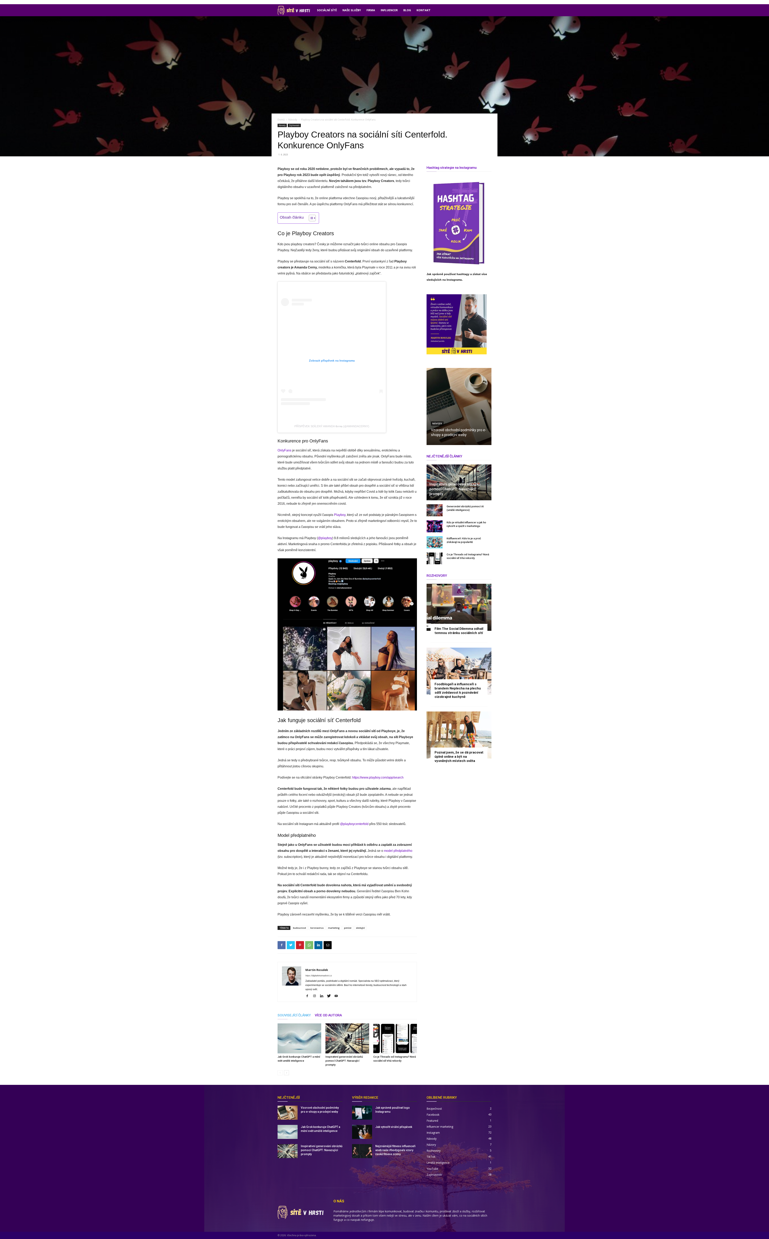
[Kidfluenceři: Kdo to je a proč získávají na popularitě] (435, 542)
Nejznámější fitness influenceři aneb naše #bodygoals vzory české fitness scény (395, 1150)
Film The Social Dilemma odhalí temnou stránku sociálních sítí (459, 631)
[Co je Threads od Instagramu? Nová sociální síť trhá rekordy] (395, 1038)
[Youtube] (337, 996)
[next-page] (286, 1072)
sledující (360, 927)
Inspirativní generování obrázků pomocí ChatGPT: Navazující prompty (344, 1060)
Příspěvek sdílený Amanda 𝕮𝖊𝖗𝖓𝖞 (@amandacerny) (331, 426)
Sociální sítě (327, 10)
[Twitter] (291, 945)
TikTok (431, 1157)
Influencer (389, 10)
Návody (292, 119)
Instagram (433, 1132)
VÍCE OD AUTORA (328, 1015)
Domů (281, 119)
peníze (347, 927)
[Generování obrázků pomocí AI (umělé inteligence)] (435, 510)
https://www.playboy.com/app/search (378, 777)
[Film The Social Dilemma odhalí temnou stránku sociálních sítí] (459, 607)
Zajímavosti (294, 125)
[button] (310, 218)
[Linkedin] (318, 945)
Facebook (433, 1114)
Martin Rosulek (316, 970)
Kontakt (424, 10)
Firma (370, 10)
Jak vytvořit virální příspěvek (393, 1126)
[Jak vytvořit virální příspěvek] (362, 1132)
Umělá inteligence (438, 1163)
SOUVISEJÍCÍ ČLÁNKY (294, 1015)
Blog (407, 10)
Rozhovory (434, 1151)
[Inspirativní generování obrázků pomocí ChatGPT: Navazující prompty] (347, 1038)
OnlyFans (284, 450)
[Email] (328, 945)
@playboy (325, 538)
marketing (334, 927)
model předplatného (398, 850)
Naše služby (351, 10)
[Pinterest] (300, 945)
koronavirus (317, 927)
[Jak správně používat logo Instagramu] (362, 1113)
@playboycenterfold (354, 824)
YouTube (432, 1169)
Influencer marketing (440, 1126)
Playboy (339, 515)
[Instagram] (316, 996)
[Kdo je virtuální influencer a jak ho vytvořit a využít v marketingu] (435, 526)
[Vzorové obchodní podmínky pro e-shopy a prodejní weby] (459, 406)
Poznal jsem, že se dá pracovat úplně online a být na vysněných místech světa (459, 756)
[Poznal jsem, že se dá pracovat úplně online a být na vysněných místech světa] (459, 735)
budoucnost (299, 927)
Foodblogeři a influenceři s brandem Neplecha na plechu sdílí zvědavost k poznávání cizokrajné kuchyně (458, 690)
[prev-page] (280, 1072)
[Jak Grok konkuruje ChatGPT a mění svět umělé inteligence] (299, 1038)
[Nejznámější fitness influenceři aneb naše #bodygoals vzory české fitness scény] (362, 1151)
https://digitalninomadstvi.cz (318, 975)
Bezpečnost (434, 1108)
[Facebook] (282, 945)
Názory (431, 1145)
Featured (432, 1120)
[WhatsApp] (309, 945)
